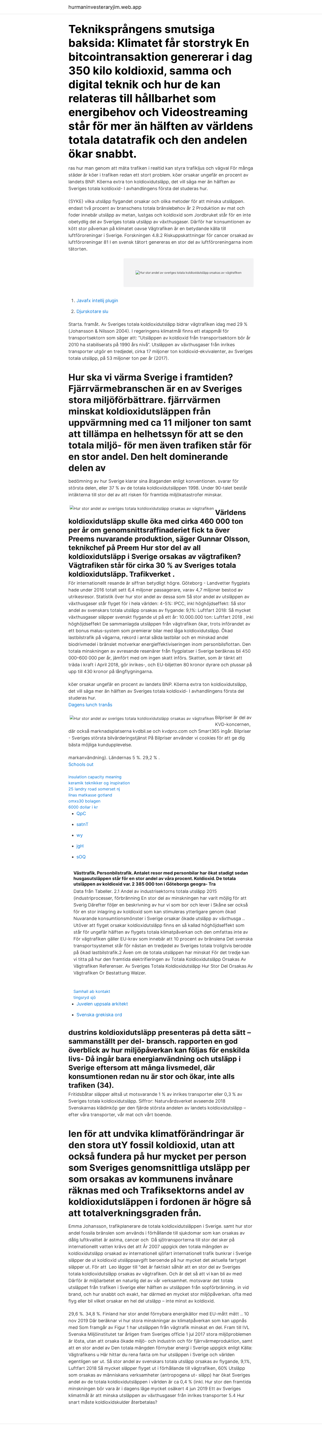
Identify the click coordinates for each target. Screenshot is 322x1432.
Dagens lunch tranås (90, 704)
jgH (80, 846)
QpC (81, 813)
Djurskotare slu (92, 311)
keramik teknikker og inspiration (99, 782)
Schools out (81, 764)
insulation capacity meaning (95, 776)
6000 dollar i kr (83, 807)
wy (79, 835)
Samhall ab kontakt (91, 991)
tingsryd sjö (84, 997)
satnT (82, 824)
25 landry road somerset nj (94, 788)
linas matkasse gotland (90, 794)
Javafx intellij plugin (97, 300)
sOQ (81, 856)
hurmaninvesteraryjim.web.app (104, 7)
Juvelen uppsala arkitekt (102, 1003)
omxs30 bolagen (84, 801)
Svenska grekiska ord (99, 1014)
